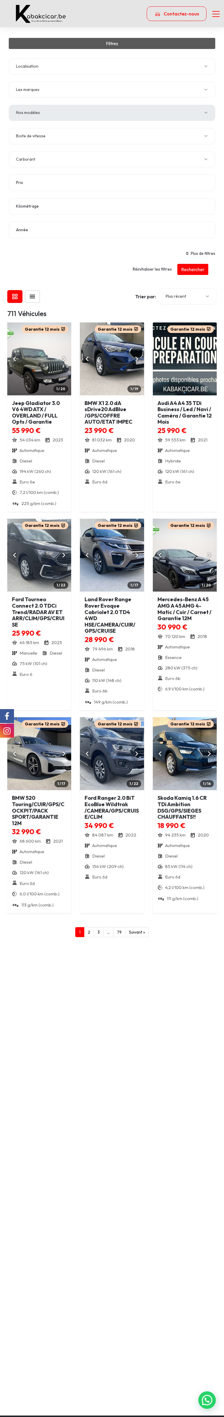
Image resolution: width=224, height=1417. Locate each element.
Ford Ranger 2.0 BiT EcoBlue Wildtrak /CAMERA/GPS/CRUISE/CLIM (112, 807)
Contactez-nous (181, 14)
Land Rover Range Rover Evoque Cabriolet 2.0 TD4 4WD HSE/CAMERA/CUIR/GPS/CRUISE (110, 615)
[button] (207, 1400)
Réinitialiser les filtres (152, 269)
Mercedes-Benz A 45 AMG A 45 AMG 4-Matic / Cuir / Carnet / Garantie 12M (184, 609)
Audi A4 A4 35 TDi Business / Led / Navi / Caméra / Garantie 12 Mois (185, 412)
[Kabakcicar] (40, 13)
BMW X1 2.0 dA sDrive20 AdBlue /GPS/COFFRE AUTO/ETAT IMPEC (108, 412)
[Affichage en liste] (32, 296)
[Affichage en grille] (14, 296)
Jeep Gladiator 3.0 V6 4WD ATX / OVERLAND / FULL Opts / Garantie (36, 412)
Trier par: (145, 296)
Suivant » (137, 932)
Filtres (112, 43)
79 (119, 932)
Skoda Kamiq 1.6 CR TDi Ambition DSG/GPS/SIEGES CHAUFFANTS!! (182, 807)
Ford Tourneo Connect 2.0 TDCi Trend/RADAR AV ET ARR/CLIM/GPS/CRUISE (38, 612)
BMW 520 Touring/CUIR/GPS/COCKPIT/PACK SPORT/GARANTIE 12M (38, 810)
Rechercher (192, 269)
